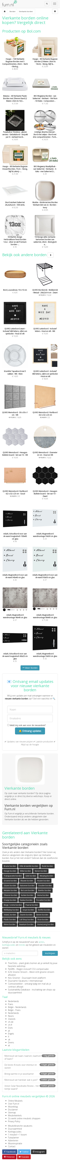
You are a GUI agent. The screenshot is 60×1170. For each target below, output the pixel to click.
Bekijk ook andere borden (25, 254)
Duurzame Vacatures (18, 980)
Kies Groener (14, 977)
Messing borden (46, 876)
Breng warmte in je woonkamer (29, 1073)
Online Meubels (15, 1100)
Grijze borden (28, 910)
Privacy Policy (14, 1121)
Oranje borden (10, 900)
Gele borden (30, 876)
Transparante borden (13, 876)
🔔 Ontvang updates (30, 731)
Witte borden (25, 871)
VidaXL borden (10, 914)
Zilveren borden (10, 895)
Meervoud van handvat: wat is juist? (29, 1079)
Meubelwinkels (15, 1115)
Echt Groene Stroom (17, 972)
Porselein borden (43, 900)
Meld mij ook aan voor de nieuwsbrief (27, 725)
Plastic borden (10, 919)
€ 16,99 (45, 242)
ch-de (10, 1021)
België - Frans (14, 1010)
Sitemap (12, 1112)
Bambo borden (44, 890)
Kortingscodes (14, 1131)
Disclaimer (13, 1109)
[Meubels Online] (4, 11)
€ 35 (15, 242)
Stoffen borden (44, 910)
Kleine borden (9, 924)
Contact (11, 1146)
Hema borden (43, 895)
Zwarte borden (26, 914)
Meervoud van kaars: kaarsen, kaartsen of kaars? (29, 1057)
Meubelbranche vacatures (20, 1125)
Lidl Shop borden (27, 919)
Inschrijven (50, 953)
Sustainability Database (19, 989)
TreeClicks (12, 963)
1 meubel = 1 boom (17, 1134)
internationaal (36, 980)
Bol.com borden (27, 890)
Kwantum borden (26, 924)
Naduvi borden (26, 900)
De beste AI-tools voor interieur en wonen (29, 1066)
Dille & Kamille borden (29, 866)
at (9, 1045)
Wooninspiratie (15, 1143)
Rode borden (47, 866)
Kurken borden (27, 895)
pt (9, 1030)
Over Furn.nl (13, 1103)
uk (9, 1039)
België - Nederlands (17, 1007)
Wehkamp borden (11, 910)
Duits (10, 1027)
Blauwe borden (27, 880)
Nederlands (13, 1001)
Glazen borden (10, 885)
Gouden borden (45, 885)
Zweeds (11, 1018)
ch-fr (10, 1024)
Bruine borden (10, 866)
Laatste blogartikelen (15, 1049)
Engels (11, 1033)
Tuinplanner (13, 1137)
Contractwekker (15, 983)
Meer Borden (31, 667)
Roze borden (43, 919)
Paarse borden (32, 905)
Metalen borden (10, 890)
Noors (11, 1016)
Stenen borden (41, 871)
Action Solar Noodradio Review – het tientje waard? (29, 1087)
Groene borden (10, 880)
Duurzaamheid (15, 1128)
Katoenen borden (27, 885)
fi (8, 1036)
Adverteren (13, 1140)
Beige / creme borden (13, 905)
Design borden (10, 871)
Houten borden (43, 880)
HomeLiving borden (45, 924)
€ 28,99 (15, 64)
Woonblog (13, 1106)
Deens (11, 1042)
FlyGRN (11, 969)
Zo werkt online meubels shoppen (24, 1118)
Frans (10, 1004)
